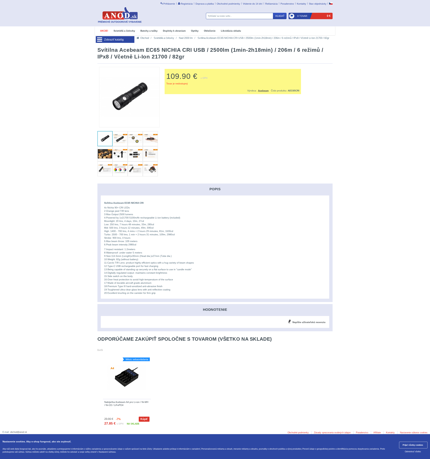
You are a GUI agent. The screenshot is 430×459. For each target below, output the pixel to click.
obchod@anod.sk (18, 432)
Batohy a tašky (149, 30)
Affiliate (377, 432)
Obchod (144, 37)
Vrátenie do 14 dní (252, 3)
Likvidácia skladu (231, 30)
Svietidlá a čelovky (124, 30)
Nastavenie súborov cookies (413, 432)
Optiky (195, 30)
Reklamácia (271, 3)
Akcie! (104, 30)
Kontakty (301, 3)
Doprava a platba (205, 3)
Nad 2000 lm (186, 37)
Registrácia (187, 3)
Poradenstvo (287, 3)
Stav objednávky (317, 3)
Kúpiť (144, 419)
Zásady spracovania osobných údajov (332, 432)
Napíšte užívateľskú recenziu (309, 322)
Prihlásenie (169, 3)
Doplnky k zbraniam (174, 30)
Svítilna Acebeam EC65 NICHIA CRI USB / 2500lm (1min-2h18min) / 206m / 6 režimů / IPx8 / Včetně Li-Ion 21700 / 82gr (263, 37)
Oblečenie (210, 30)
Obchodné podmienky (228, 3)
